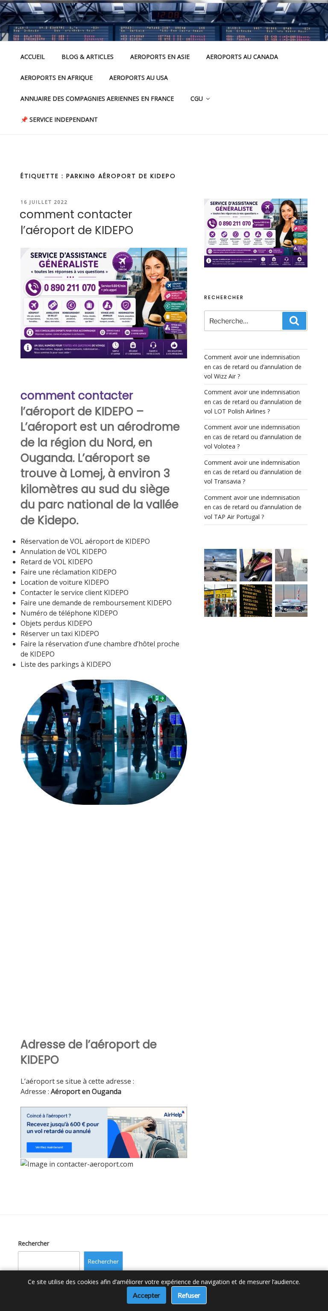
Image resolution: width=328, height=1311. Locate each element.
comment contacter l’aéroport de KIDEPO (76, 222)
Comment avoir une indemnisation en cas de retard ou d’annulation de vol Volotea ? (253, 436)
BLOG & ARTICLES (88, 57)
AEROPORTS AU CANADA (242, 57)
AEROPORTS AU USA (138, 77)
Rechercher (33, 1243)
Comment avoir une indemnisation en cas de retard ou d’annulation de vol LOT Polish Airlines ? (253, 401)
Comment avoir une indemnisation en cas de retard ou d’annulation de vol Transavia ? (253, 472)
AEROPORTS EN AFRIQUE (56, 77)
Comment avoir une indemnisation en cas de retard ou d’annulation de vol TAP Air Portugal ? (253, 507)
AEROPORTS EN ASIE (160, 57)
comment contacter (76, 395)
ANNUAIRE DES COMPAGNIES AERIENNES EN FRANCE (97, 98)
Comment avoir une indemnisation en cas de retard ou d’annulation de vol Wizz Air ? (253, 366)
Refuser (189, 1295)
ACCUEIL (32, 57)
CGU (196, 98)
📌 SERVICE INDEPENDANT (59, 119)
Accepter (146, 1295)
